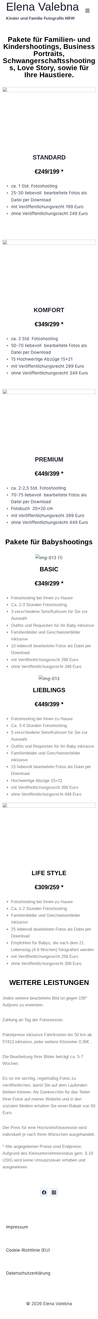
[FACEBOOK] (44, 1192)
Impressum (17, 1226)
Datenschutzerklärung (28, 1273)
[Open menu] (87, 10)
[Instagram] (54, 1192)
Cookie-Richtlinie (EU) (28, 1250)
